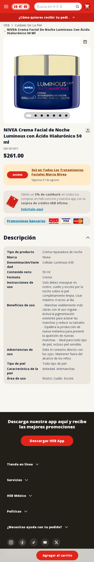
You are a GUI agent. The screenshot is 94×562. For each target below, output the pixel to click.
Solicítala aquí (32, 209)
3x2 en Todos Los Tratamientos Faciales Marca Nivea (57, 172)
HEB (6, 25)
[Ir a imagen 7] (66, 115)
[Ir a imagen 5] (54, 115)
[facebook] (22, 542)
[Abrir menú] (6, 6)
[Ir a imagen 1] (29, 115)
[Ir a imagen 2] (35, 115)
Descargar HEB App (47, 440)
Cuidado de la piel (28, 25)
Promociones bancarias (26, 221)
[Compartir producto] (88, 130)
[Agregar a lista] (85, 42)
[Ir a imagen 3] (42, 115)
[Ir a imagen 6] (60, 115)
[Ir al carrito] (87, 6)
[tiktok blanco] (34, 542)
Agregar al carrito (57, 555)
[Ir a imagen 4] (48, 115)
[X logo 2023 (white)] (56, 542)
